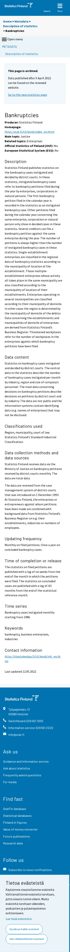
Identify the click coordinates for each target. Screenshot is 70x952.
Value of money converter (20, 829)
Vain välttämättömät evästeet (26, 939)
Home (7, 21)
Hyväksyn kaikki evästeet (24, 929)
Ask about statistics (16, 768)
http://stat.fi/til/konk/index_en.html (29, 132)
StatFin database (14, 809)
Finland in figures (15, 822)
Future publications (16, 836)
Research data (13, 843)
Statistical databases (17, 815)
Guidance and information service (26, 761)
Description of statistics (20, 26)
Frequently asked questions (22, 775)
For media (10, 782)
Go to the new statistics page (27, 95)
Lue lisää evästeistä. (19, 919)
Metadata (21, 21)
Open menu (15, 39)
